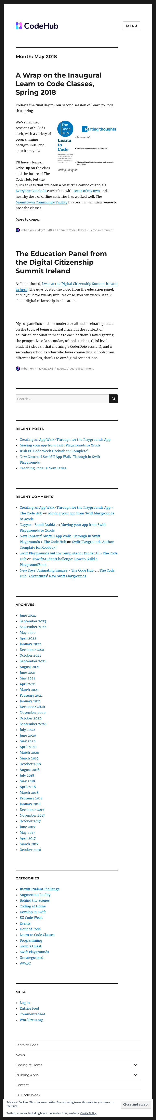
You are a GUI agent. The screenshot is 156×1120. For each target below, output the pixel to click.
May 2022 (28, 632)
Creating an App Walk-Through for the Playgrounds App (65, 439)
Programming (31, 940)
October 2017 (30, 821)
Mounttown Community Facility (41, 202)
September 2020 (33, 724)
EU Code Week (31, 918)
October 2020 (30, 718)
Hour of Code (30, 929)
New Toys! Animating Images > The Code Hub (57, 570)
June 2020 (28, 735)
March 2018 (29, 792)
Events (61, 368)
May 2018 (27, 781)
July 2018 (27, 775)
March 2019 (29, 758)
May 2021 (27, 678)
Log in (25, 1003)
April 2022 (28, 638)
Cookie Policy (88, 1113)
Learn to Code (27, 1045)
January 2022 (30, 644)
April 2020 (28, 747)
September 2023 (33, 621)
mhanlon (27, 230)
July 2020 (27, 730)
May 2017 (27, 832)
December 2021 (32, 650)
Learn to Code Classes (71, 230)
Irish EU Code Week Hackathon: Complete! (54, 451)
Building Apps (27, 1075)
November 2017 (32, 815)
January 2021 (30, 701)
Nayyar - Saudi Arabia (37, 525)
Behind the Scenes (35, 900)
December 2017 (32, 810)
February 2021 (31, 695)
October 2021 (30, 655)
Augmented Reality (35, 895)
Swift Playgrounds (34, 952)
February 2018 (31, 798)
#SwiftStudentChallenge (40, 889)
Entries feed (29, 1008)
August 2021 (29, 667)
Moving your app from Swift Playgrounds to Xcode (60, 445)
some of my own (87, 191)
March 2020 (29, 752)
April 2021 (28, 684)
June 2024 (28, 615)
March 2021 (29, 690)
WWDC (25, 963)
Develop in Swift (33, 912)
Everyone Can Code (31, 191)
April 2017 (28, 838)
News (20, 1055)
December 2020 (32, 707)
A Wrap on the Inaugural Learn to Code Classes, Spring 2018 (59, 83)
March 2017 (29, 844)
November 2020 (33, 712)
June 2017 (27, 827)
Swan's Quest (30, 946)
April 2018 (28, 787)
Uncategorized (31, 958)
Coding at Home (33, 906)
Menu (131, 26)
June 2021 (27, 672)
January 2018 (30, 804)
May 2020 (28, 741)
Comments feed (32, 1014)
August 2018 (29, 770)
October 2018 (30, 764)
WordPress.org (31, 1020)
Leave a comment (102, 230)
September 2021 (33, 661)
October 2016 (30, 850)
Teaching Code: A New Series (43, 468)
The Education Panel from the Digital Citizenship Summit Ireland (61, 262)
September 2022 (33, 627)
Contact (22, 1085)
